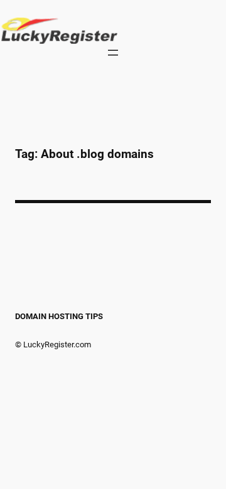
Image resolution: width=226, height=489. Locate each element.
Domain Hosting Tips (59, 316)
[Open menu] (113, 52)
